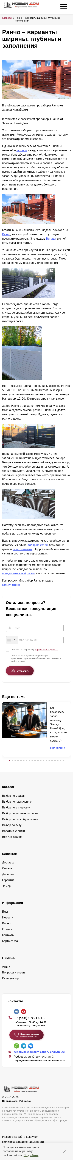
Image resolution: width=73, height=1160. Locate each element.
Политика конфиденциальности (23, 1141)
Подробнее (31, 1155)
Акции (6, 966)
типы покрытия (22, 549)
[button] (9, 760)
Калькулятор (10, 978)
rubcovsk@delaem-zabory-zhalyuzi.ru (39, 1051)
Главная (7, 17)
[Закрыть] (65, 1151)
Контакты (8, 935)
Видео (6, 923)
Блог (5, 911)
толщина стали (38, 544)
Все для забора (12, 836)
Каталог (8, 787)
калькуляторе (11, 584)
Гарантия (8, 880)
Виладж (51, 238)
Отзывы (7, 929)
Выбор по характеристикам (20, 813)
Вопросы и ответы (14, 972)
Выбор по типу (11, 825)
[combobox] (12, 640)
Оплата (7, 868)
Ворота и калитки (13, 830)
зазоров (21, 150)
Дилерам (8, 874)
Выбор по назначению (17, 801)
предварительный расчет (18, 573)
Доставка (8, 862)
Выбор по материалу (16, 807)
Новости (7, 917)
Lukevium (32, 1136)
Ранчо (6, 234)
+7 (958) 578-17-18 (29, 1018)
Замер (6, 885)
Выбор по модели (13, 795)
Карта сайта (10, 940)
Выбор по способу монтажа (20, 819)
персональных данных (46, 649)
